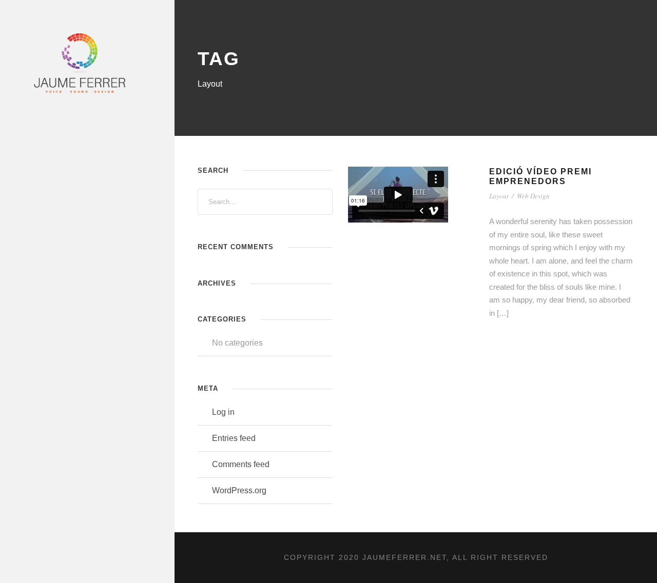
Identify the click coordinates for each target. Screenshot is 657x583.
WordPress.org (239, 490)
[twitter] (93, 278)
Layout (499, 195)
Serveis (47, 139)
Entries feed (234, 438)
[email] (36, 278)
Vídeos (45, 193)
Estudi (45, 221)
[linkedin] (74, 278)
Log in (223, 412)
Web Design (533, 195)
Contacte (51, 248)
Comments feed (240, 464)
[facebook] (55, 278)
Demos (45, 166)
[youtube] (112, 278)
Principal (51, 111)
